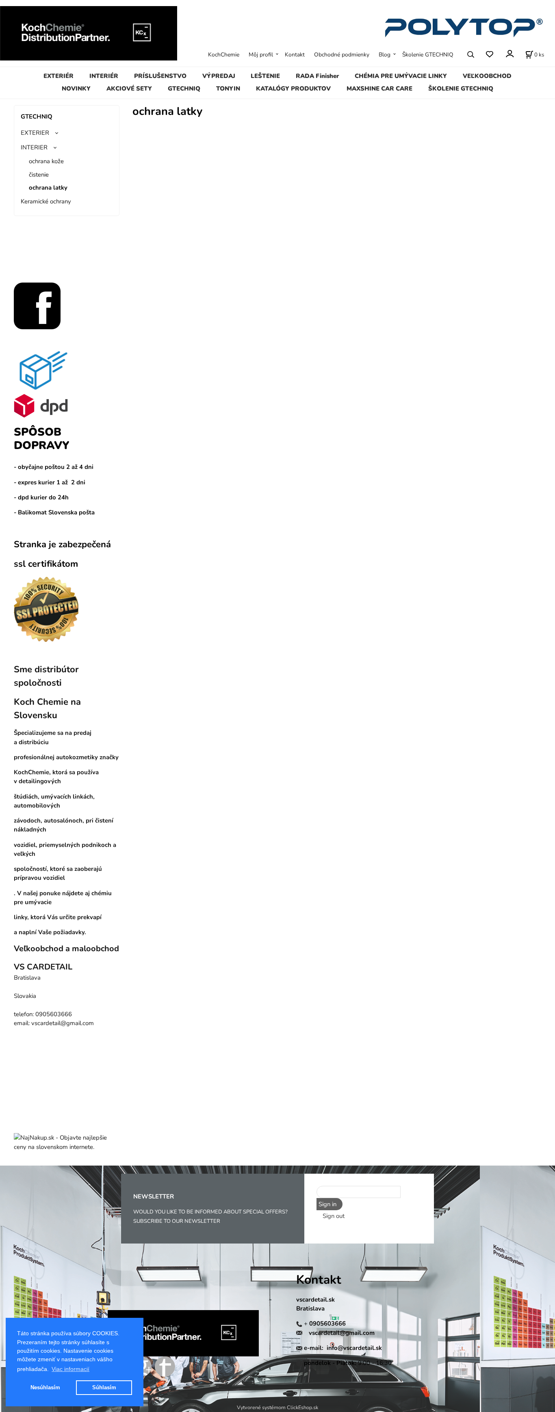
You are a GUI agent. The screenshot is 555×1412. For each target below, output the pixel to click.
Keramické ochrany (46, 201)
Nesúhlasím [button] (45, 1387)
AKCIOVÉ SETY (129, 88)
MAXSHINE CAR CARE (379, 88)
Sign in (327, 1204)
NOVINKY (76, 88)
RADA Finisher (317, 76)
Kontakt (295, 54)
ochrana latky (48, 188)
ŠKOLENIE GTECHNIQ (460, 88)
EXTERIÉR (58, 76)
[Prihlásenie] (509, 54)
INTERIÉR (103, 76)
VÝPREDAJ (218, 76)
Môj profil (261, 54)
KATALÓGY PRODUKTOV (293, 88)
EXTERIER (35, 133)
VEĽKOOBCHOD (487, 76)
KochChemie (223, 54)
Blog (384, 54)
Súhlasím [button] (104, 1387)
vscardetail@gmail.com (342, 1333)
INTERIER (34, 147)
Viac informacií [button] (70, 1369)
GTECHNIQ (184, 88)
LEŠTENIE (265, 76)
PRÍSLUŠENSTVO (160, 76)
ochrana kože (46, 161)
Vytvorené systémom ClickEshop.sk (277, 1407)
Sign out (334, 1216)
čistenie (39, 175)
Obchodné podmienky (341, 54)
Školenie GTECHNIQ (427, 54)
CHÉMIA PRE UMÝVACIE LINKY (401, 76)
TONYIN (228, 88)
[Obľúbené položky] (489, 54)
